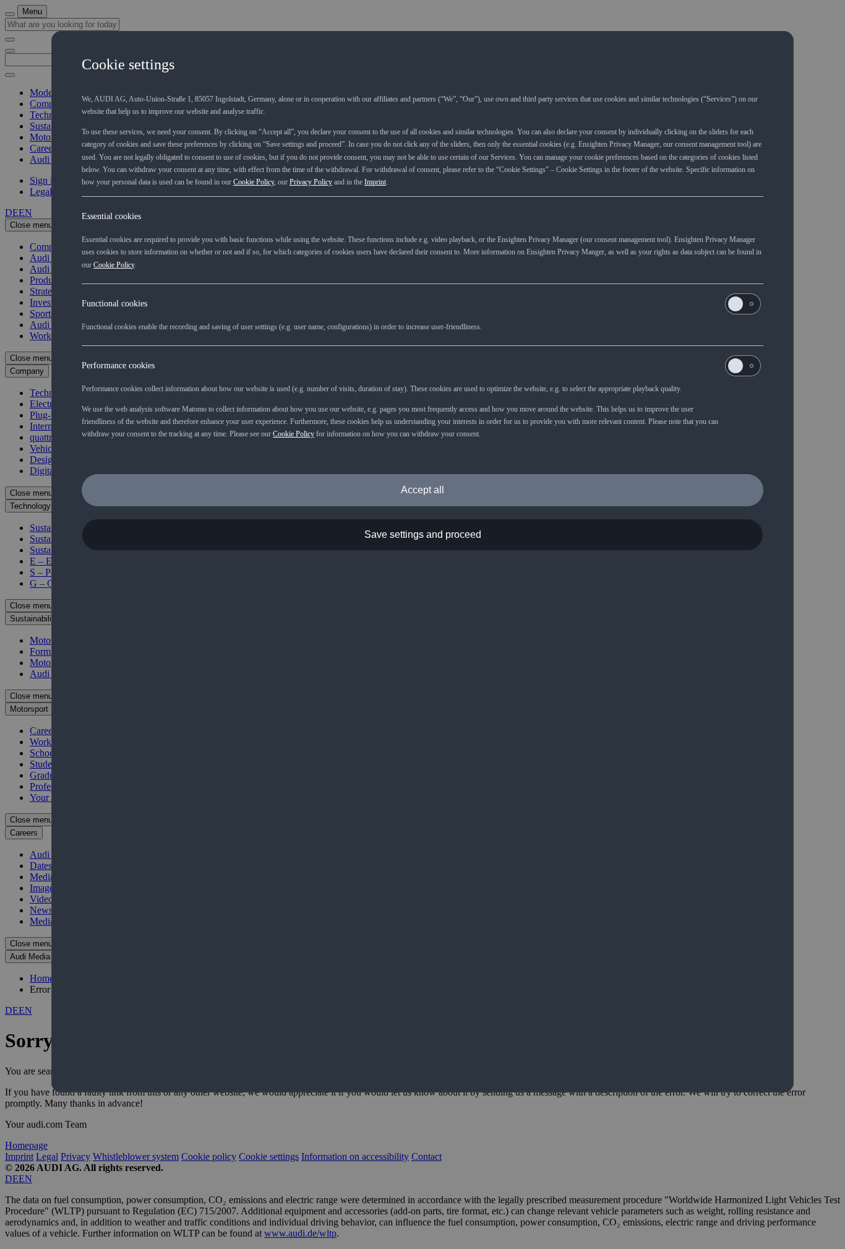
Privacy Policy (311, 182)
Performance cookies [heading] (118, 365)
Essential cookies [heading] (111, 216)
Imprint (375, 182)
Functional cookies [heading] (114, 303)
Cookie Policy (253, 182)
